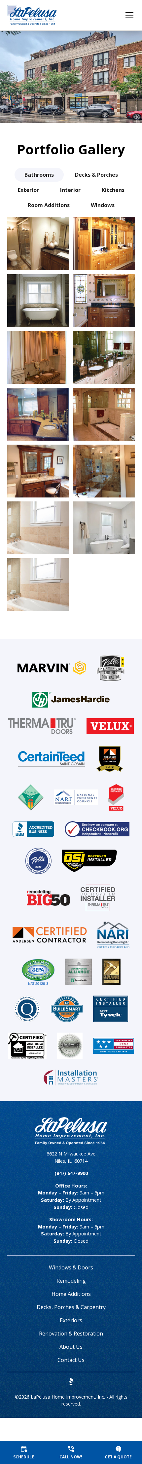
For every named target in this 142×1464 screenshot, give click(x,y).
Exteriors (71, 1320)
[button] (125, 15)
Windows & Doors (71, 1267)
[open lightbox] (38, 243)
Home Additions (71, 1294)
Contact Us (71, 1360)
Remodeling (71, 1280)
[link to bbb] (71, 1381)
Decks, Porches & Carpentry (71, 1307)
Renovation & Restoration (71, 1333)
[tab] (39, 175)
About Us (71, 1346)
